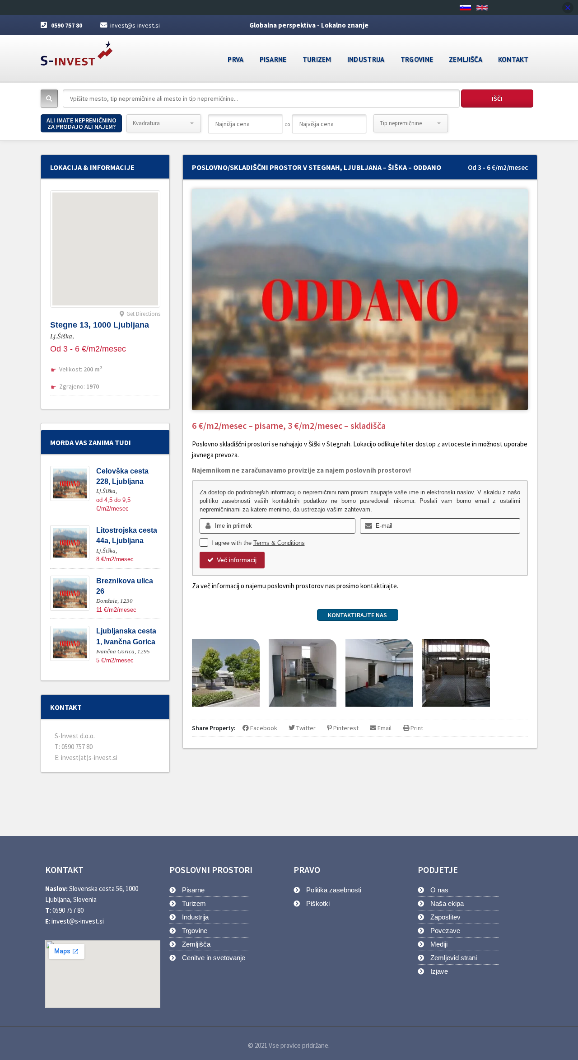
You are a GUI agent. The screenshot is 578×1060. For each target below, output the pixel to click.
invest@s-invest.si (135, 25)
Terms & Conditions (279, 542)
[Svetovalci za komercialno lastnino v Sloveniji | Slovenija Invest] (77, 50)
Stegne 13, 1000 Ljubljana (99, 324)
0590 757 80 (66, 25)
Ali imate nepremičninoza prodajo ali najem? (82, 123)
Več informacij (236, 559)
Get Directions (143, 314)
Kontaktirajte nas (357, 615)
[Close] (567, 7)
